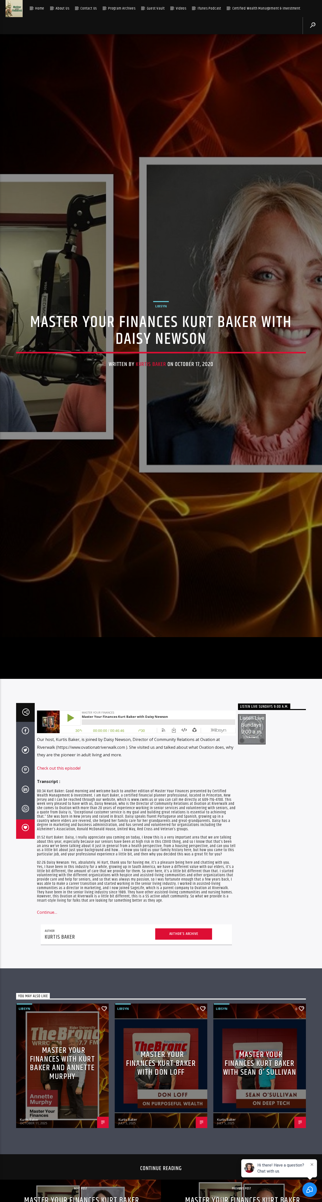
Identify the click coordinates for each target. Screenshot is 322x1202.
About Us (62, 8)
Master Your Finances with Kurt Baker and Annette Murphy (62, 1110)
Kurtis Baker (151, 386)
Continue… (47, 959)
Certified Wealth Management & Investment (266, 8)
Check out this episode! (58, 815)
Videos (181, 8)
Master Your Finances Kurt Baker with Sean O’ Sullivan (259, 1110)
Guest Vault (156, 8)
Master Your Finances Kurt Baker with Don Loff (161, 1110)
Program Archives (122, 8)
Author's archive (183, 980)
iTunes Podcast (209, 8)
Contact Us (88, 8)
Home (39, 8)
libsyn (161, 327)
